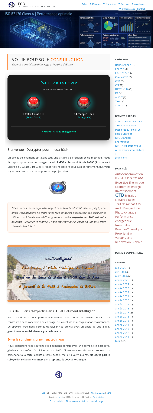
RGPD (109, 393)
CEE (117, 85)
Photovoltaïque (125, 212)
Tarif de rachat (125, 204)
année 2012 (122, 333)
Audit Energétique (127, 208)
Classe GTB (121, 77)
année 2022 (122, 292)
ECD (21, 3)
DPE (117, 93)
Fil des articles (57, 401)
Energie (119, 69)
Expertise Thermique (129, 183)
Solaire (119, 105)
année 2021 (122, 296)
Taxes (118, 101)
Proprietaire (123, 233)
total (118, 341)
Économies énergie (128, 187)
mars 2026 (121, 276)
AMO (139, 204)
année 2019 (122, 304)
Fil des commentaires (77, 401)
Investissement (125, 191)
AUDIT (119, 97)
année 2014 (122, 324)
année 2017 (122, 312)
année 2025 (122, 280)
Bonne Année (123, 64)
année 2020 (122, 300)
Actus (84, 3)
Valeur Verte (123, 238)
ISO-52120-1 (122, 73)
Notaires (121, 200)
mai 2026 (120, 268)
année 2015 (122, 320)
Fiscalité (120, 178)
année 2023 (122, 288)
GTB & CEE (121, 158)
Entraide (130, 196)
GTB (117, 81)
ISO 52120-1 (135, 178)
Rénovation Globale (128, 242)
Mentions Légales (98, 393)
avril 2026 (121, 272)
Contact (141, 8)
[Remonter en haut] (58, 377)
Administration (98, 397)
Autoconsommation (129, 174)
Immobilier (122, 225)
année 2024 (122, 284)
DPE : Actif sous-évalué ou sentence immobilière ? (129, 150)
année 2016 (122, 316)
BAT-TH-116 (122, 89)
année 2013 (122, 329)
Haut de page (96, 401)
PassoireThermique (128, 229)
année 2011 (122, 337)
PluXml (60, 397)
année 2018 (122, 308)
